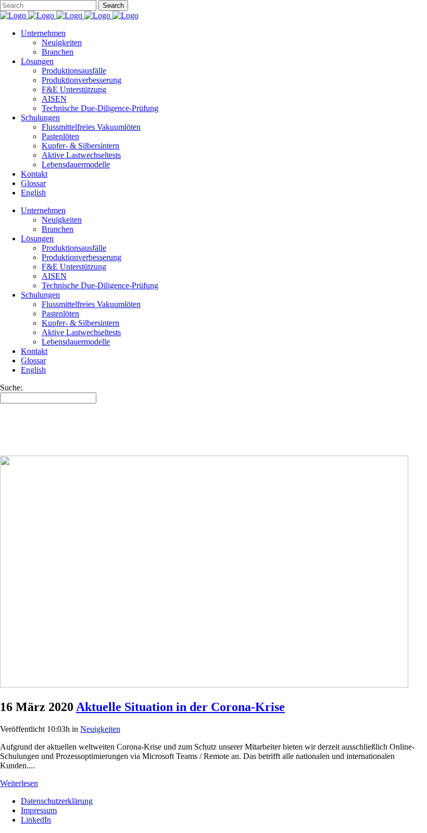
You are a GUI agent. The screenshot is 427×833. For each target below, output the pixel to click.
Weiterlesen (19, 783)
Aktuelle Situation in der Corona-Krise (180, 707)
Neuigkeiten (100, 729)
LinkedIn (36, 819)
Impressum (39, 810)
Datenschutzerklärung (57, 801)
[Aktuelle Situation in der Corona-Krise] (204, 684)
